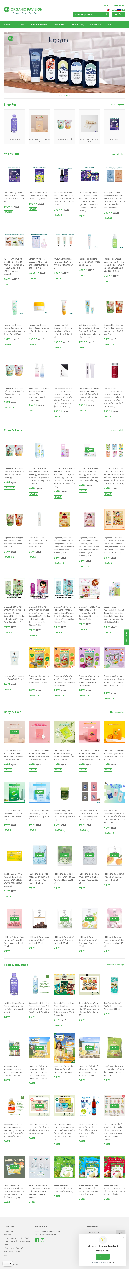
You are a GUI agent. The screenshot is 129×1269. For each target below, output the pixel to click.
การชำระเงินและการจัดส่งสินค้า (17, 1238)
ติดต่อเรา (7, 1235)
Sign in (105, 5)
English (114, 10)
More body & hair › (117, 712)
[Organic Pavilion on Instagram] (42, 1241)
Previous (8, 62)
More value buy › (118, 154)
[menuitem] (7, 24)
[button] (50, 1245)
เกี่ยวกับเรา (8, 1231)
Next (121, 62)
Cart (120, 14)
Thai (123, 10)
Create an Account (118, 5)
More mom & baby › (117, 430)
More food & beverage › (115, 964)
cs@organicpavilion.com (50, 1231)
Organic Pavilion (15, 1264)
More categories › (118, 104)
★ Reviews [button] (126, 637)
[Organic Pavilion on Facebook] (37, 1241)
